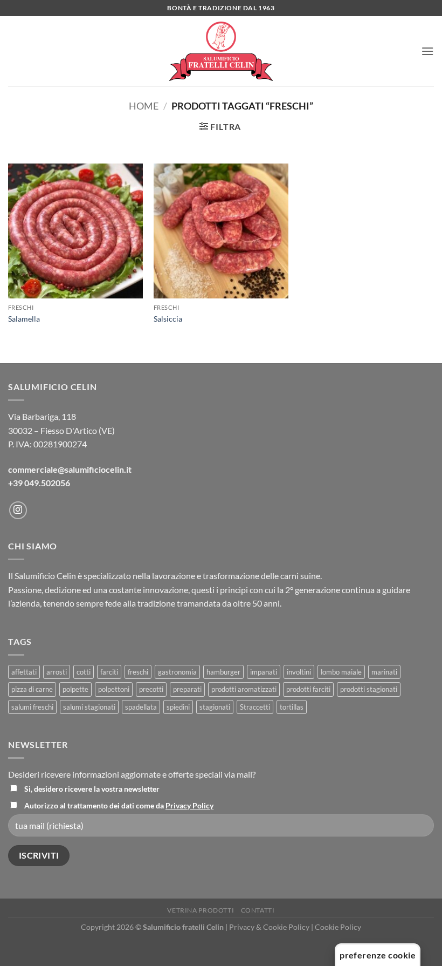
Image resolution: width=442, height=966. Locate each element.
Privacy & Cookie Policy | (272, 926)
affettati (24, 672)
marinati (384, 672)
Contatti (258, 910)
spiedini (178, 707)
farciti (109, 672)
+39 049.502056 (39, 483)
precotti (151, 689)
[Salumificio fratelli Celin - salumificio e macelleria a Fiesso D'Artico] (221, 51)
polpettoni (113, 689)
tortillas (291, 707)
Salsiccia (168, 318)
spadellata (141, 707)
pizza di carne (32, 689)
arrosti (56, 672)
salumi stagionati (89, 707)
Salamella (24, 318)
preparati (187, 689)
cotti (84, 672)
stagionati (214, 707)
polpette (75, 689)
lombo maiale (341, 672)
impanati (263, 672)
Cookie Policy (338, 926)
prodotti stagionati (368, 689)
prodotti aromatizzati (244, 689)
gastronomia (177, 672)
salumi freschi (32, 707)
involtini (299, 672)
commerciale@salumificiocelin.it (70, 469)
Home (143, 106)
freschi (138, 672)
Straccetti (255, 707)
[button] (427, 51)
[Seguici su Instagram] (18, 510)
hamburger (223, 672)
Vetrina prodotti (200, 910)
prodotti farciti (308, 689)
